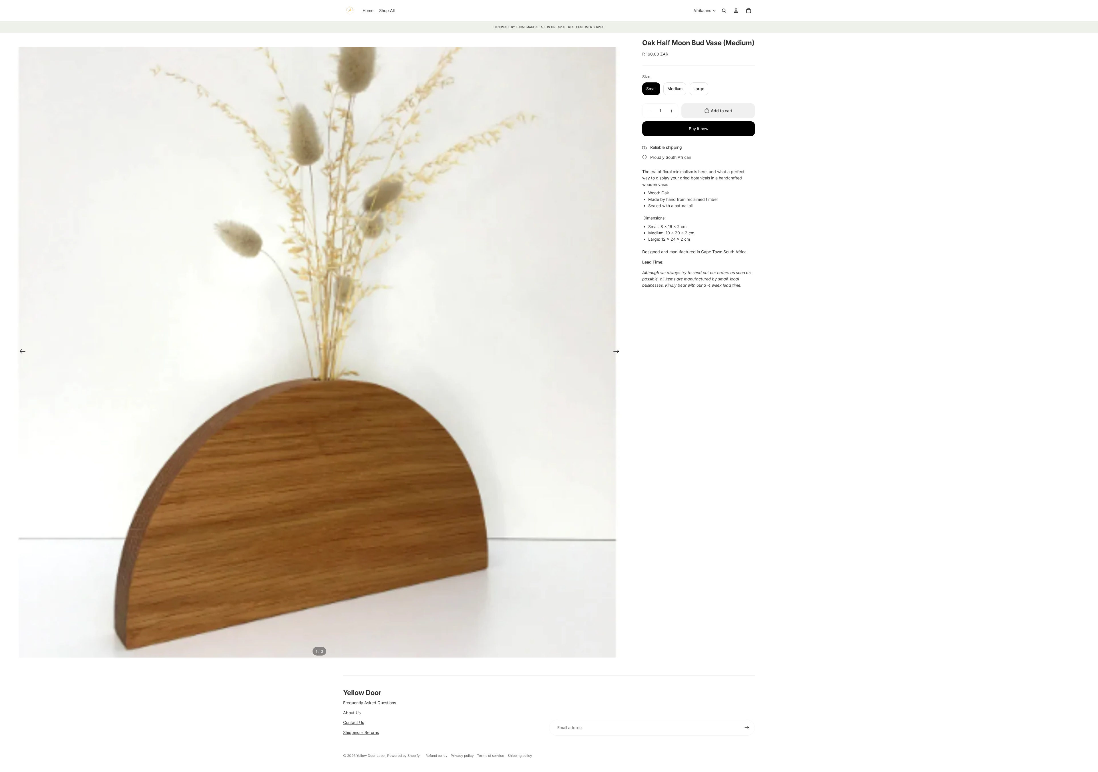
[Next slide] (618, 352)
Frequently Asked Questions (369, 702)
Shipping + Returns (361, 732)
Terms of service (490, 755)
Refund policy (436, 755)
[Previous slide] (20, 352)
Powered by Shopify (403, 755)
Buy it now (698, 128)
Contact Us (353, 722)
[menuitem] (368, 10)
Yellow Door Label (370, 755)
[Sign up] (746, 727)
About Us (352, 712)
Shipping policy (520, 755)
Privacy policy (462, 755)
